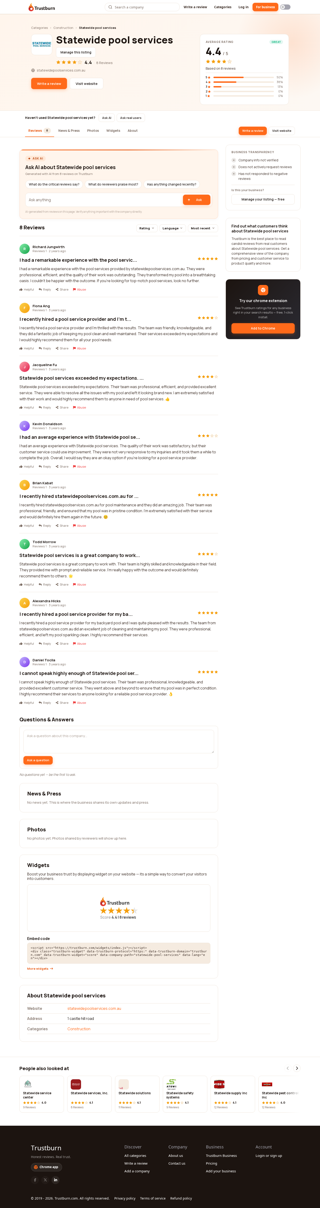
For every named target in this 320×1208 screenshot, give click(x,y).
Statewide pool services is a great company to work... (79, 555)
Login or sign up (269, 1155)
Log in (243, 7)
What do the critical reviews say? (54, 184)
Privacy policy (124, 1198)
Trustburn (46, 1147)
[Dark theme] (285, 7)
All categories (135, 1155)
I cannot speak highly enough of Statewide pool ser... (78, 673)
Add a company (137, 1171)
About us (175, 1155)
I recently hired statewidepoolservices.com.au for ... (78, 496)
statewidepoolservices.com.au (94, 1008)
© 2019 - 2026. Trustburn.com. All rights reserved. (70, 1198)
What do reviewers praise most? (113, 184)
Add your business (221, 1171)
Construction (63, 28)
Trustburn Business (221, 1155)
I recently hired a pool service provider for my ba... (76, 614)
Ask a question (38, 760)
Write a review (195, 7)
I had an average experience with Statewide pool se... (79, 437)
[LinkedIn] (56, 1180)
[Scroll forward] (297, 1068)
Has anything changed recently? (171, 184)
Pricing (211, 1163)
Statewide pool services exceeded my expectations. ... (81, 378)
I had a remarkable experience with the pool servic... (78, 260)
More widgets (37, 968)
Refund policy (181, 1198)
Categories (222, 7)
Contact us (176, 1163)
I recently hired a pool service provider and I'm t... (75, 319)
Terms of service (153, 1198)
